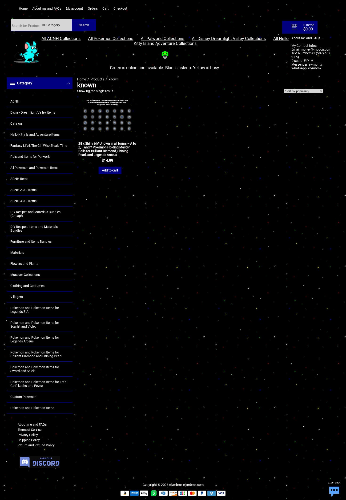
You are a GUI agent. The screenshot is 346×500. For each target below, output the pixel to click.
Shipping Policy (29, 440)
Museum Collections (25, 275)
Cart (105, 8)
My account (74, 8)
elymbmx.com (193, 485)
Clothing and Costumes (27, 286)
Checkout (120, 8)
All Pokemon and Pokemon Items (34, 168)
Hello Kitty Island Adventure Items (35, 134)
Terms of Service (29, 430)
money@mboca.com (316, 49)
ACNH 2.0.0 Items (23, 190)
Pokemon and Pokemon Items (32, 408)
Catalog (16, 123)
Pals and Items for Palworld (30, 157)
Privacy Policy (28, 435)
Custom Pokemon (23, 397)
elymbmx (315, 64)
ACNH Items (19, 179)
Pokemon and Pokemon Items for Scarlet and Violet (34, 324)
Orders (93, 8)
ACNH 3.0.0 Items (23, 201)
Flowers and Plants (24, 264)
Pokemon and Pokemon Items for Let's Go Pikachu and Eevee (38, 384)
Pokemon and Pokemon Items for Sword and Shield (34, 369)
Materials (17, 252)
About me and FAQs (46, 8)
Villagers (16, 297)
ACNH (14, 101)
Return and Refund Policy (36, 445)
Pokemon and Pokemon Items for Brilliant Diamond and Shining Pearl (35, 354)
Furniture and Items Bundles (31, 241)
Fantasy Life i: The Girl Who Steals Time (38, 145)
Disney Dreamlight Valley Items (32, 112)
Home (23, 8)
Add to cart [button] (110, 170)
